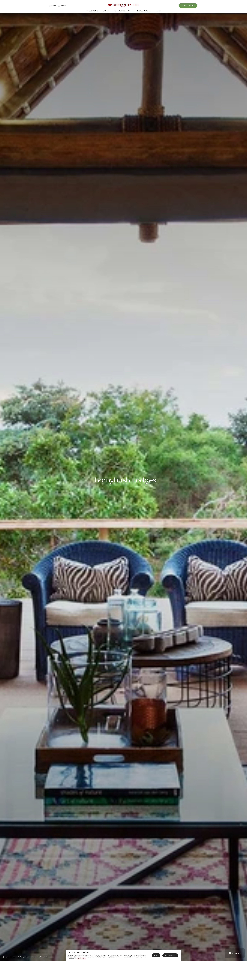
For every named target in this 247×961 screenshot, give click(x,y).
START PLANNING (188, 5)
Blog (158, 11)
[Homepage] (3, 957)
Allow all (156, 955)
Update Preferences (170, 955)
